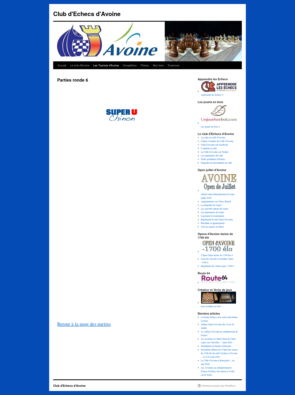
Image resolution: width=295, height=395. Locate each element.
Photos (145, 65)
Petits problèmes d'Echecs (213, 159)
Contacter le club (209, 148)
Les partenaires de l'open (212, 212)
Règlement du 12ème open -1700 (216, 265)
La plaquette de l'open (211, 205)
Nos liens (158, 65)
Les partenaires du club (212, 155)
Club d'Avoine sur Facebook (214, 144)
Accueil (62, 65)
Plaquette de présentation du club (216, 162)
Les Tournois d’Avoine (106, 65)
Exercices (173, 65)
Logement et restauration (212, 215)
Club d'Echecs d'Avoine (87, 13)
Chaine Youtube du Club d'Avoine (217, 141)
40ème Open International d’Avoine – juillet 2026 (218, 195)
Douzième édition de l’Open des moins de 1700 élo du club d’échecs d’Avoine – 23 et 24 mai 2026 (219, 353)
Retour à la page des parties (84, 324)
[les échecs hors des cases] (219, 282)
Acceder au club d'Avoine (213, 137)
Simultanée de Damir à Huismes (216, 345)
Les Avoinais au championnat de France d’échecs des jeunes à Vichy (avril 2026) (218, 371)
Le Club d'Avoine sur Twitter (214, 151)
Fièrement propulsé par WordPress (219, 385)
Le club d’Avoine (79, 65)
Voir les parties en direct (212, 226)
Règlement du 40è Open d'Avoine (217, 219)
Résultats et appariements (213, 223)
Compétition (130, 65)
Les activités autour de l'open (214, 208)
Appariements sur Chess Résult (216, 201)
